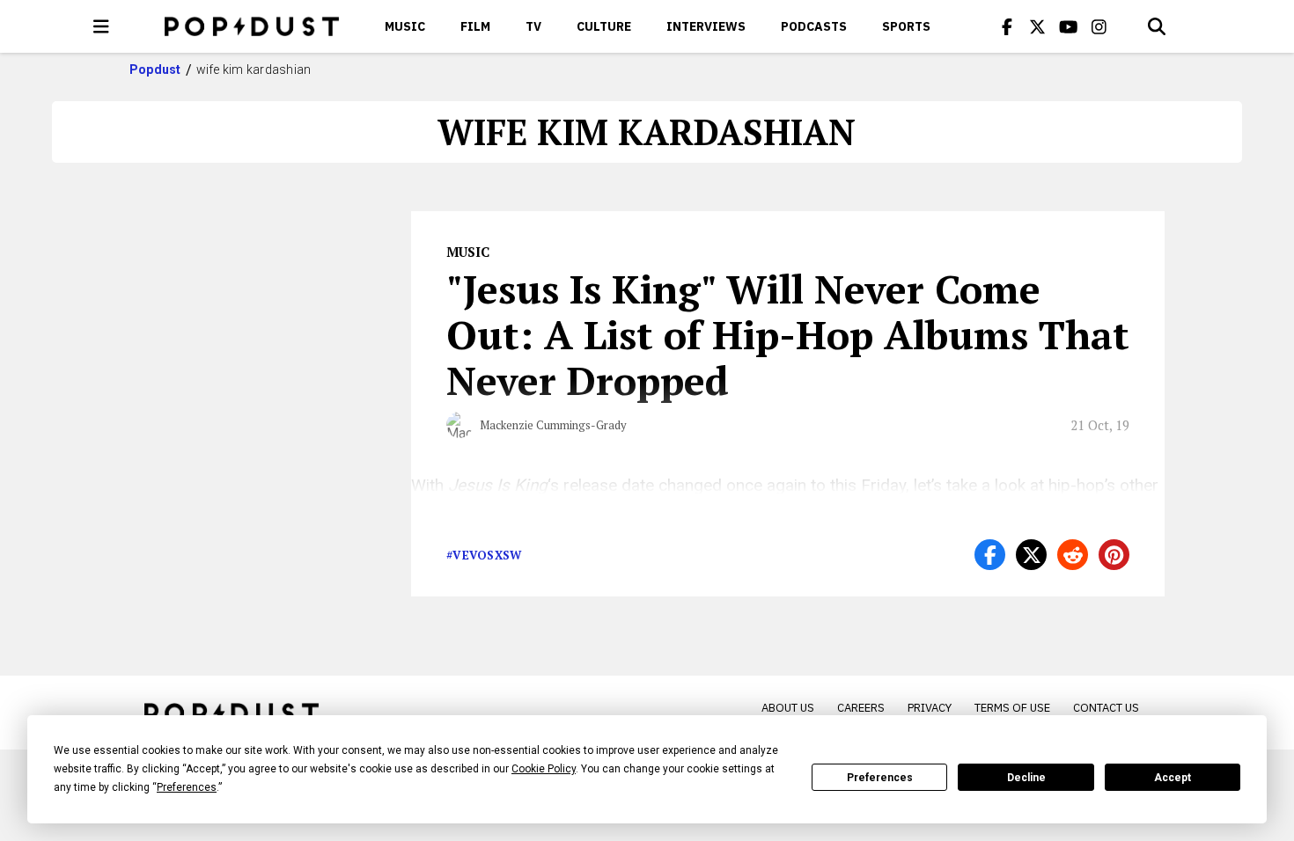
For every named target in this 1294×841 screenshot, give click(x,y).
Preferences (880, 778)
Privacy (930, 707)
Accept (1172, 778)
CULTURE (604, 26)
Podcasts (814, 26)
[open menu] (101, 26)
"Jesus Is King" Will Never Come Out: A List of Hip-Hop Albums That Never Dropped (787, 334)
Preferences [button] (187, 787)
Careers (861, 707)
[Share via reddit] (1072, 554)
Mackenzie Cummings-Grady (553, 425)
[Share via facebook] (989, 554)
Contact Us (1106, 707)
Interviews (706, 26)
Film (475, 26)
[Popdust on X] (1038, 26)
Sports (906, 26)
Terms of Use (1012, 707)
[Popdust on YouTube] (1068, 26)
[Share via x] (1031, 554)
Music (405, 26)
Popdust (155, 69)
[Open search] (1156, 26)
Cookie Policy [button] (543, 769)
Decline (1026, 778)
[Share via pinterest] (1114, 554)
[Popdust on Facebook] (1007, 26)
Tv (533, 26)
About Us (787, 707)
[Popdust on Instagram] (1099, 26)
